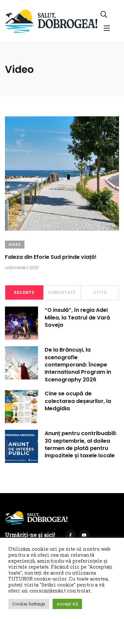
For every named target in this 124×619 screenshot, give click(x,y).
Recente (24, 292)
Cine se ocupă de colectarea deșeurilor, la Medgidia (78, 401)
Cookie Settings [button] (28, 604)
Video (15, 245)
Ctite (100, 292)
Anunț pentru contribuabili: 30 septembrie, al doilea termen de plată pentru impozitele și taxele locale (81, 444)
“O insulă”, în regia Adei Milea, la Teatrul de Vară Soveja (77, 317)
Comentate (62, 292)
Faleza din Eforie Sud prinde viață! (51, 257)
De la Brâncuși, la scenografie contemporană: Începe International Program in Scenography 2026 (78, 364)
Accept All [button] (67, 604)
